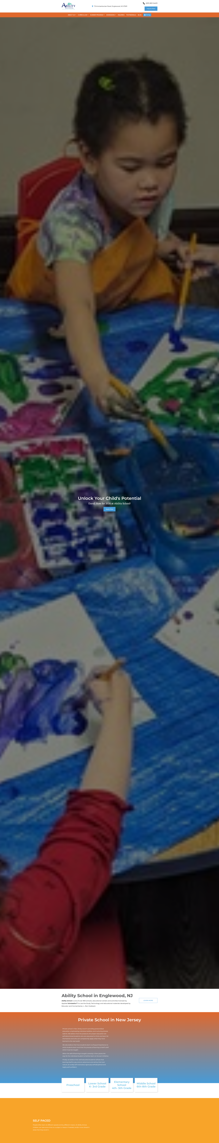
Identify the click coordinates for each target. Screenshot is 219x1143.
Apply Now (109, 509)
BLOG (139, 15)
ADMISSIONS (110, 15)
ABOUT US (71, 15)
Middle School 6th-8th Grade (146, 1085)
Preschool (73, 1085)
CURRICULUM (82, 15)
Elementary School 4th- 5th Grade (121, 1085)
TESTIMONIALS (131, 15)
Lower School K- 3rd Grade (97, 1085)
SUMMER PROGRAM (96, 15)
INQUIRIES (121, 15)
